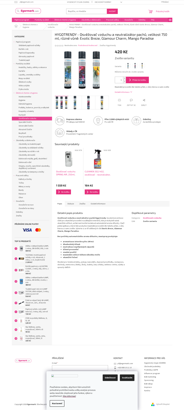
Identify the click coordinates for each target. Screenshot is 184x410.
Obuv (21, 197)
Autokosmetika (25, 96)
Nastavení (57, 403)
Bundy (21, 190)
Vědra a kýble (24, 85)
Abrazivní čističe (25, 129)
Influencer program (152, 373)
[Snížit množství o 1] (124, 81)
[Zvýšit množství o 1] (124, 78)
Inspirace (148, 387)
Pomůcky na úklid (23, 63)
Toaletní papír (24, 60)
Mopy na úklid (24, 78)
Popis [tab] (59, 203)
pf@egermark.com (125, 363)
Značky (19, 215)
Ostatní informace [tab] (98, 203)
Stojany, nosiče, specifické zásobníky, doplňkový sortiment (34, 167)
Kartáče (22, 71)
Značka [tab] (82, 203)
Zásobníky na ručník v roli (29, 151)
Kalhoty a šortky (25, 179)
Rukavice (22, 193)
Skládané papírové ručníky (29, 45)
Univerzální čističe (26, 125)
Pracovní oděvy (22, 175)
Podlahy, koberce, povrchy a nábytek (34, 107)
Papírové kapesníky (27, 52)
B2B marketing (150, 377)
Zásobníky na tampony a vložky (31, 172)
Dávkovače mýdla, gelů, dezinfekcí (33, 158)
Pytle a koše (24, 89)
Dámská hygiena (25, 104)
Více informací (69, 396)
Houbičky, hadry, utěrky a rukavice (33, 67)
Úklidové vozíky (25, 82)
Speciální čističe (25, 122)
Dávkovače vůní (25, 162)
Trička (21, 183)
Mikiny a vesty (24, 186)
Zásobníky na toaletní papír (30, 144)
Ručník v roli (23, 49)
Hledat (112, 11)
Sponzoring (149, 380)
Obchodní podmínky (103, 2)
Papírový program (23, 42)
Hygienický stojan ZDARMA (78, 2)
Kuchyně (22, 115)
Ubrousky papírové (26, 56)
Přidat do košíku (139, 80)
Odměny (19, 212)
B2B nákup (148, 383)
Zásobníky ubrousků (27, 155)
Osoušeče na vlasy (26, 208)
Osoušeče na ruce (26, 205)
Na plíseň (22, 133)
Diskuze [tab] (71, 203)
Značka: (108, 45)
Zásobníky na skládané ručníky (31, 147)
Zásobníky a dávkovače (25, 140)
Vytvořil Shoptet (163, 404)
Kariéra (147, 390)
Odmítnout (110, 377)
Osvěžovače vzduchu (27, 118)
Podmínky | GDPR (151, 370)
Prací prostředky (25, 136)
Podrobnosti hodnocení (87, 45)
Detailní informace (122, 92)
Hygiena (22, 100)
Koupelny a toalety (26, 111)
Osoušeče (20, 201)
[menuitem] (22, 20)
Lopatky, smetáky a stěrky (29, 74)
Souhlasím (127, 377)
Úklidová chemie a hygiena (26, 93)
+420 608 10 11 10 (125, 367)
